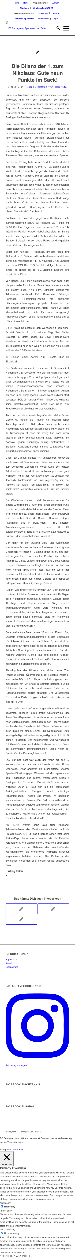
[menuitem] (16, 3)
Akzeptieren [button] (6, 1149)
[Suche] (56, 28)
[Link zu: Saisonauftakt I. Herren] (21, 919)
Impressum (43, 18)
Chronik (55, 13)
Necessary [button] (5, 1202)
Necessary (9, 1206)
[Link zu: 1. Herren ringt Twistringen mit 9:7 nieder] (53, 908)
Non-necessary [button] (7, 1229)
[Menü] (64, 28)
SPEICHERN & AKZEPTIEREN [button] (16, 1256)
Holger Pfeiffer (60, 86)
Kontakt (9, 963)
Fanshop (43, 13)
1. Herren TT (29, 86)
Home (16, 2)
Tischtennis (41, 86)
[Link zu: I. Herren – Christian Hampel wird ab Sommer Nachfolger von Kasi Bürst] (21, 908)
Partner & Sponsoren (24, 18)
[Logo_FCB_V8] (31, 28)
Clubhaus (24, 8)
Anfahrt (55, 2)
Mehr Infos (18, 1149)
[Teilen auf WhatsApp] (10, 875)
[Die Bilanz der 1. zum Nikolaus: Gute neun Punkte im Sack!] (38, 52)
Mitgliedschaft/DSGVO (43, 8)
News (25, 2)
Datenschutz (12, 966)
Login (55, 18)
